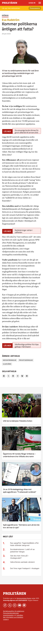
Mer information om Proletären (13, 617)
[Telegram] (17, 376)
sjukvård (7, 364)
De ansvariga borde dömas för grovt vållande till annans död (27, 131)
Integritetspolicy (8, 615)
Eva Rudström (10, 19)
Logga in (32, 3)
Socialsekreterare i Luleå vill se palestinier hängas (22, 550)
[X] (8, 376)
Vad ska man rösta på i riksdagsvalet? (19, 557)
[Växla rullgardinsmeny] (40, 2)
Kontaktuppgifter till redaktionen (13, 611)
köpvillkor (20, 615)
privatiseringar (26, 360)
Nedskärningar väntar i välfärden (24, 231)
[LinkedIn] (13, 376)
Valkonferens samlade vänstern (22, 562)
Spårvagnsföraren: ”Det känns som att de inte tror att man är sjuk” (21, 526)
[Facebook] (4, 376)
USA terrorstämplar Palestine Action (17, 420)
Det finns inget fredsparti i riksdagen (24, 568)
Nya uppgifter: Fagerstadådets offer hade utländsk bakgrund (24, 544)
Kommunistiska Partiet (24, 598)
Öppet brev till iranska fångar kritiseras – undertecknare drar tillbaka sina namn (19, 455)
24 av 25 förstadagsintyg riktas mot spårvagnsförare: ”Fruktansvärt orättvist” (19, 490)
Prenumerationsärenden (11, 613)
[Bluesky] (22, 376)
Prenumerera (35, 8)
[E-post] (27, 376)
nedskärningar (9, 360)
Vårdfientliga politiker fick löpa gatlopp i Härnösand (27, 345)
